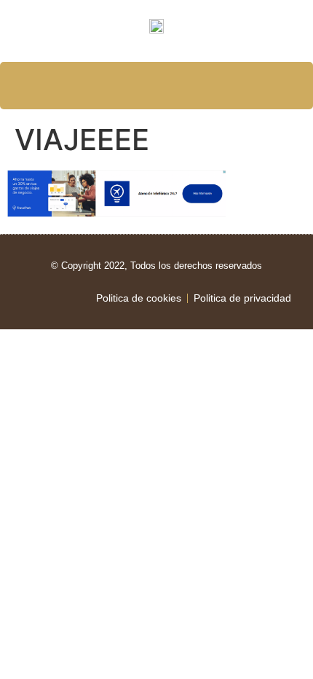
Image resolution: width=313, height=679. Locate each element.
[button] (157, 85)
